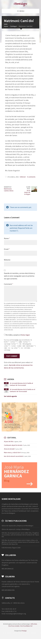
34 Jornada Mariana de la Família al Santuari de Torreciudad (21, 384)
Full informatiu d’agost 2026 (11, 548)
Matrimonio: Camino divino (8, 190)
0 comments (31, 177)
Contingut (13, 26)
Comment (8, 284)
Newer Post (8, 187)
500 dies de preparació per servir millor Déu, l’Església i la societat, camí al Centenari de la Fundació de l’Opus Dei (20, 535)
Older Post (28, 187)
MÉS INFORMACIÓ (7, 569)
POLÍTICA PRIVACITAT (26, 626)
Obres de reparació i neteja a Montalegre (16, 529)
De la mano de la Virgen (27, 192)
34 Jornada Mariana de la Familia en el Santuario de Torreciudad (22, 390)
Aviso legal (25, 335)
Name (7, 238)
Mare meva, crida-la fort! (12, 452)
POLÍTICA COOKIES (13, 626)
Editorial (23, 177)
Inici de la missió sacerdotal (13, 456)
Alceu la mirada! (9, 449)
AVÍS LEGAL (34, 624)
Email (7, 249)
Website (7, 260)
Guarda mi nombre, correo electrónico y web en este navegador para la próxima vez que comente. (19, 276)
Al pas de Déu (8, 441)
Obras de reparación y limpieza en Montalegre (17, 526)
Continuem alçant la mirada (13, 445)
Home (6, 26)
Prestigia (24, 631)
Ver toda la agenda (10, 396)
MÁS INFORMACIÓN (8, 590)
